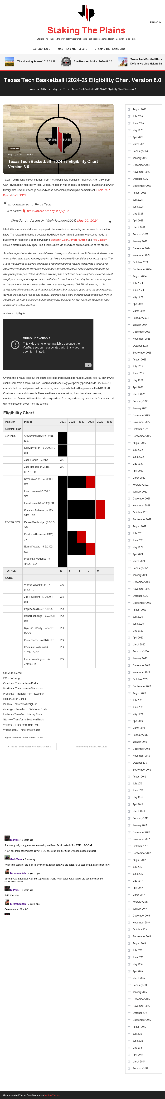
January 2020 (140, 658)
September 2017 (142, 853)
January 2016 (140, 992)
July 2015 (137, 1033)
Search (154, 22)
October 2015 (140, 1013)
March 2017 (139, 894)
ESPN (22, 195)
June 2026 (138, 123)
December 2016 (141, 915)
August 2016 (139, 943)
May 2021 (138, 547)
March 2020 (139, 644)
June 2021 (138, 540)
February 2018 (140, 818)
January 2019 (140, 741)
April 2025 (138, 220)
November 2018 (141, 755)
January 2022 (140, 491)
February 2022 (141, 484)
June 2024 (138, 290)
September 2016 (142, 936)
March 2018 (139, 811)
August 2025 (139, 192)
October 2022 (140, 429)
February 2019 (140, 735)
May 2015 (138, 1047)
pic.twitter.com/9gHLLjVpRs (48, 211)
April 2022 (138, 470)
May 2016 (138, 964)
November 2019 (141, 672)
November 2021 (141, 505)
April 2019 (138, 721)
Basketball (14, 148)
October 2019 (140, 679)
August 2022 (139, 443)
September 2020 (142, 602)
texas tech (16, 737)
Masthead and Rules (71, 49)
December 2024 (142, 248)
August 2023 (139, 359)
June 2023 (138, 373)
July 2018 (137, 783)
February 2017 (140, 901)
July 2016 (137, 950)
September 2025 (142, 185)
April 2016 (138, 971)
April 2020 (138, 637)
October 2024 (140, 262)
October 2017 (140, 846)
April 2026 (138, 137)
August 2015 (139, 1026)
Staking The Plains (86, 30)
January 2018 (140, 825)
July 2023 (138, 366)
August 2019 (139, 693)
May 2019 (138, 714)
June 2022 (138, 457)
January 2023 (140, 408)
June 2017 (138, 874)
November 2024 (141, 255)
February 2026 (141, 151)
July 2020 (138, 616)
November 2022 (141, 422)
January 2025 (140, 241)
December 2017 (141, 832)
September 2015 (142, 1020)
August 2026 (139, 109)
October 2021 (140, 512)
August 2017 (139, 860)
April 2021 (138, 554)
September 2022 (142, 436)
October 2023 (140, 345)
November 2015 (141, 1006)
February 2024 (141, 317)
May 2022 (138, 463)
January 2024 (140, 324)
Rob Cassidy (99, 239)
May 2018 (138, 797)
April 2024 (138, 304)
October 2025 (140, 178)
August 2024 (140, 276)
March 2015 (139, 1061)
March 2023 (139, 394)
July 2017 (137, 867)
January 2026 (140, 158)
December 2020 (141, 582)
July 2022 (138, 450)
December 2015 (141, 999)
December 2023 (141, 331)
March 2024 (139, 311)
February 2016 (140, 985)
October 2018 (140, 762)
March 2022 (139, 477)
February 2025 (141, 234)
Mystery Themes (52, 1095)
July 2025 (138, 199)
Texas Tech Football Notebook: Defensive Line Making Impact (142, 61)
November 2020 (141, 589)
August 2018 (139, 776)
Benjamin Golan (59, 239)
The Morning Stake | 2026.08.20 (86, 61)
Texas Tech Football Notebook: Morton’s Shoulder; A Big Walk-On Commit (33, 746)
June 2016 (138, 957)
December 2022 (141, 415)
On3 (14, 195)
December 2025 (141, 165)
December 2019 (141, 665)
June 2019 (138, 707)
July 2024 (138, 283)
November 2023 (141, 338)
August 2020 (139, 609)
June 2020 (138, 623)
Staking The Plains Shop (110, 49)
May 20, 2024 (87, 220)
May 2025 (138, 213)
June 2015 (138, 1040)
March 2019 (139, 728)
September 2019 (142, 686)
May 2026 (138, 130)
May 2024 (138, 297)
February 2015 (140, 1068)
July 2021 (137, 533)
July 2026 (138, 116)
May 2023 (138, 380)
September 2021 (142, 519)
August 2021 (139, 526)
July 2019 (137, 700)
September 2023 (142, 352)
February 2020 (141, 651)
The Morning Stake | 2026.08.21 (29, 61)
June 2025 (138, 206)
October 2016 (140, 929)
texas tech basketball (33, 737)
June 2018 (138, 790)
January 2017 (140, 908)
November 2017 (141, 839)
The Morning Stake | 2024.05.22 (91, 746)
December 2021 (141, 498)
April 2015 (138, 1054)
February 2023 (141, 401)
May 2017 (138, 880)
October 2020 (140, 596)
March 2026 (139, 144)
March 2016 (139, 978)
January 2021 (140, 575)
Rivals (99, 190)
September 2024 (142, 269)
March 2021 (139, 561)
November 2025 (141, 172)
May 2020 (138, 630)
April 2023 (138, 387)
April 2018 (138, 804)
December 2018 (141, 748)
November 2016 (141, 922)
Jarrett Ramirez (78, 239)
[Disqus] (58, 790)
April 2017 (138, 887)
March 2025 (139, 227)
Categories (40, 49)
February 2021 (140, 568)
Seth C (30, 154)
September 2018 (142, 769)
